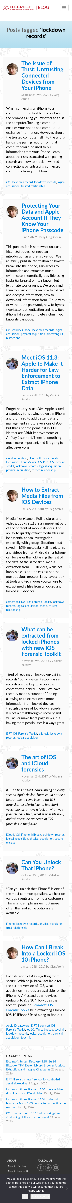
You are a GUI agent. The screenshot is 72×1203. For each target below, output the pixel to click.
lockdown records (45, 182)
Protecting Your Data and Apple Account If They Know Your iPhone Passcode (42, 217)
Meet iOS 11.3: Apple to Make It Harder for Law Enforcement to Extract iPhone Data (42, 372)
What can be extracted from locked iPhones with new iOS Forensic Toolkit (41, 641)
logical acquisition (50, 466)
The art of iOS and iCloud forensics (38, 763)
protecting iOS (55, 334)
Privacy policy (40, 1196)
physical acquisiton (51, 923)
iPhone (26, 330)
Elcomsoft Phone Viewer (21, 462)
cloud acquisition (16, 458)
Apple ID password (18, 1025)
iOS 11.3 (42, 462)
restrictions (13, 338)
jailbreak (44, 733)
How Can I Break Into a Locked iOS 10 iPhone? (43, 953)
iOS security (13, 330)
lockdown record (22, 182)
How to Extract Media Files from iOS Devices (42, 495)
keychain (59, 1029)
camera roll (13, 601)
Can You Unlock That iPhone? (41, 865)
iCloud (10, 834)
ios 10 (30, 1029)
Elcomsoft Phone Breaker (44, 458)
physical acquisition (33, 334)
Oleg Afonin (53, 237)
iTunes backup (44, 1029)
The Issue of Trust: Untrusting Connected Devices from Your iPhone (42, 75)
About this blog (16, 1166)
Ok (25, 1196)
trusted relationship (33, 186)
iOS (8, 182)
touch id (26, 1037)
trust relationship (16, 927)
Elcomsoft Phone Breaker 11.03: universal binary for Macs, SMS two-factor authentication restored (36, 1103)
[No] (67, 1188)
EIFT (9, 733)
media (43, 605)
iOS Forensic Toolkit (39, 601)
